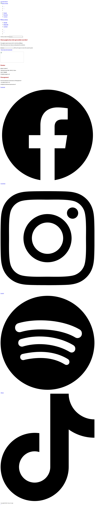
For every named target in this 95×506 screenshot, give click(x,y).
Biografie (6, 24)
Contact (6, 26)
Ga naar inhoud (4, 1)
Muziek (5, 22)
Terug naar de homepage (6, 49)
